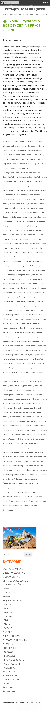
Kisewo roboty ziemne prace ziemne (32, 243)
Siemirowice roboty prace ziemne (21, 452)
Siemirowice (21, 168)
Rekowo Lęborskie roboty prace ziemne (23, 426)
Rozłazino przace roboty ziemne (20, 434)
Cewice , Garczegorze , (29, 146)
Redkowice (23, 164)
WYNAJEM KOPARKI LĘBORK (25, 9)
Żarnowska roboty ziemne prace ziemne (28, 492)
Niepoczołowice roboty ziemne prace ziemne (30, 346)
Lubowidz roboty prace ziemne (33, 270)
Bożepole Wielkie (28, 141)
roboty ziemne (11, 663)
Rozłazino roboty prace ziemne (20, 439)
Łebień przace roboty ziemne (27, 301)
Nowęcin (40, 159)
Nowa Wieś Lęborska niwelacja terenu (17, 350)
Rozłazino (12, 168)
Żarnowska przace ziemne (19, 488)
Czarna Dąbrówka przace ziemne (32, 212)
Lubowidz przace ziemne (12, 270)
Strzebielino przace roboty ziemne (15, 461)
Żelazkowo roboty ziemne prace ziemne (24, 505)
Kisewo (27, 150)
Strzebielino (31, 168)
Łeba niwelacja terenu (28, 288)
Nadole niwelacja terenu (12, 323)
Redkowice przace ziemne (24, 408)
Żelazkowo (33, 172)
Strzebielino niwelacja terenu (35, 457)
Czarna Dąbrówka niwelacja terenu (16, 208)
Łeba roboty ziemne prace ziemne (21, 297)
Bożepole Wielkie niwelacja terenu (15, 177)
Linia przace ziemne (21, 257)
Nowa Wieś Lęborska (29, 159)
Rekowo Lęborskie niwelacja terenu (22, 417)
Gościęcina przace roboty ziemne (15, 226)
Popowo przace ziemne (35, 395)
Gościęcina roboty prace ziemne (21, 230)
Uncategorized (8, 172)
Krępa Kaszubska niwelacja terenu (16, 248)
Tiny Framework (21, 703)
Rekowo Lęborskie (34, 164)
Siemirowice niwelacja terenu (30, 443)
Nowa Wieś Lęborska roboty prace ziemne (18, 359)
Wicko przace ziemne (27, 474)
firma (13, 150)
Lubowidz (16, 155)
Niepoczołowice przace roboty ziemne (30, 337)
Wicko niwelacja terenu (33, 470)
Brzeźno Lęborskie (14, 572)
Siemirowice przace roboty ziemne (15, 448)
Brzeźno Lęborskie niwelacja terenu (33, 190)
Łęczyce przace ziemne (28, 314)
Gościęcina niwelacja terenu (35, 221)
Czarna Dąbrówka (13, 584)
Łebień (34, 155)
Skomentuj (9, 510)
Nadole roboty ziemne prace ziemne (16, 332)
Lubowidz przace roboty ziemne (27, 266)
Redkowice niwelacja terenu (19, 403)
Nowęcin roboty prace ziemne (20, 372)
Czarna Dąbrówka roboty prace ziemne (17, 217)
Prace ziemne (12, 40)
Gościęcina (20, 150)
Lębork (5, 155)
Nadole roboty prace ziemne (30, 328)
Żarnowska (24, 172)
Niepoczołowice (15, 159)
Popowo (15, 164)
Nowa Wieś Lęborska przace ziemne (33, 354)
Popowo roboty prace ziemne (14, 399)
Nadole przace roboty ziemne (32, 323)
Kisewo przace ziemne (28, 239)
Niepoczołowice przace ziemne (14, 341)
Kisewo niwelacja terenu (29, 235)
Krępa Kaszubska (36, 150)
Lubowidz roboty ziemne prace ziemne (17, 275)
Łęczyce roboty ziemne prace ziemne (32, 319)
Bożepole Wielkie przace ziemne (26, 181)
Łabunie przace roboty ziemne (20, 279)
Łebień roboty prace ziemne (25, 306)
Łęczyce (40, 155)
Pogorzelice (7, 164)
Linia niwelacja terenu (27, 252)
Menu (46, 2)
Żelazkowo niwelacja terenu (13, 497)
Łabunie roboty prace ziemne (20, 283)
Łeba (29, 155)
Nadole (5, 159)
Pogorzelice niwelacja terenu (30, 377)
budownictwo (16, 146)
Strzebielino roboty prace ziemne (21, 466)
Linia (10, 155)
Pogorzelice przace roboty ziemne (15, 381)
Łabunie (24, 155)
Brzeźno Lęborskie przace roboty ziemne (18, 195)
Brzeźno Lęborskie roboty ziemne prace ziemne (26, 204)
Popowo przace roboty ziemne (14, 395)
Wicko (16, 172)
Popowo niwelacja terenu (34, 390)
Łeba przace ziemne (21, 292)
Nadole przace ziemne (11, 328)
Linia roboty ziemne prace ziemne (21, 261)
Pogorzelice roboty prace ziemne (21, 386)
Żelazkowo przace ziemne (18, 501)
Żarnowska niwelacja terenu (13, 483)
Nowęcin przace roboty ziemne (20, 368)
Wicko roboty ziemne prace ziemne (27, 479)
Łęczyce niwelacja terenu (29, 310)
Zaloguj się (35, 703)
